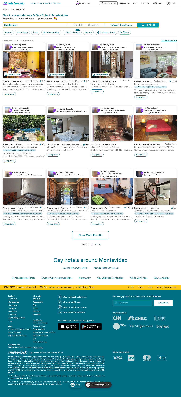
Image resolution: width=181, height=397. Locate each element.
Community (85, 3)
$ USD (130, 287)
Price (87, 32)
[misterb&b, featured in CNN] (117, 318)
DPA (34, 339)
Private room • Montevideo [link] (13, 81)
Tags (10, 321)
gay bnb (101, 368)
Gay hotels (12, 311)
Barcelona (45, 363)
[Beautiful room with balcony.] (128, 203)
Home (5, 9)
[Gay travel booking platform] (17, 352)
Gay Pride (12, 315)
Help (150, 287)
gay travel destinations (31, 365)
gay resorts (75, 359)
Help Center (38, 347)
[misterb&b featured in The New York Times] (141, 326)
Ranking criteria (39, 329)
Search (150, 24)
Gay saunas (13, 305)
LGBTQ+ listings (72, 32)
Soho (12, 363)
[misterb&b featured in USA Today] (119, 326)
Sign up (160, 3)
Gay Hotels (145, 3)
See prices (9, 94)
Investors (37, 315)
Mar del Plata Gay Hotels (106, 267)
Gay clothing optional (16, 318)
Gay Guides (124, 3)
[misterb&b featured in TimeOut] (159, 318)
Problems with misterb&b (42, 368)
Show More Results (91, 235)
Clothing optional (107, 32)
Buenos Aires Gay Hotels (75, 267)
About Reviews (39, 326)
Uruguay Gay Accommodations (56, 277)
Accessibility (38, 302)
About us (36, 299)
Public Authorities (40, 342)
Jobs (35, 305)
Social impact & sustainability (20, 329)
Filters (126, 32)
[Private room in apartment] (172, 76)
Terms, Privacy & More (166, 287)
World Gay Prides (138, 277)
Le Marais (82, 363)
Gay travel (12, 299)
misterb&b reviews (40, 335)
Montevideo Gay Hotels (23, 277)
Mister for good (14, 332)
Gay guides (12, 308)
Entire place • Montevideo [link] (13, 144)
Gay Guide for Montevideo (110, 277)
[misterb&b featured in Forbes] (162, 326)
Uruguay (11, 9)
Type (7, 32)
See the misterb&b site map (50, 384)
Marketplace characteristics (44, 332)
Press (35, 308)
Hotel (35, 32)
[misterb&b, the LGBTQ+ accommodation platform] (13, 3)
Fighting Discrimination (17, 335)
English (141, 287)
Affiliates (36, 311)
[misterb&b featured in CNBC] (137, 318)
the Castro (55, 363)
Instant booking (52, 32)
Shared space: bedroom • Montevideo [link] (57, 81)
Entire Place (22, 32)
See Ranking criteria (169, 40)
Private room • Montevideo (143, 81)
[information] (10, 47)
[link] (40, 76)
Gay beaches (13, 302)
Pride (135, 3)
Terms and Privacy (40, 323)
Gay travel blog (161, 277)
